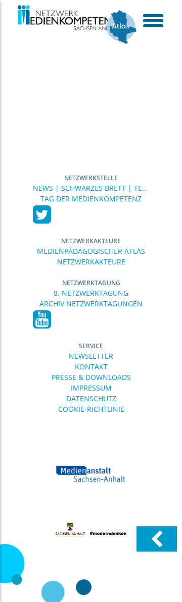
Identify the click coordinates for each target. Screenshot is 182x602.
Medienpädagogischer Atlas (91, 251)
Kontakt (91, 366)
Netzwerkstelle (91, 178)
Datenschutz (91, 398)
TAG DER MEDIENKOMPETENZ (91, 198)
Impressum (91, 388)
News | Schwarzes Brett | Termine (91, 188)
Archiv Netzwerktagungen (91, 303)
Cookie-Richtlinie (91, 409)
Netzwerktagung (91, 283)
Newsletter (91, 356)
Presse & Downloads (91, 377)
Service (91, 346)
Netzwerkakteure (91, 241)
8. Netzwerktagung (91, 293)
